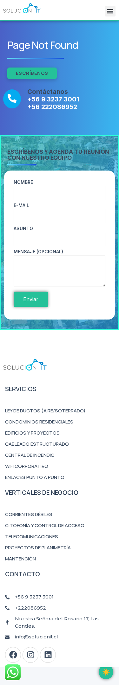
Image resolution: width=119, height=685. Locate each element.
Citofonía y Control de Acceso (44, 525)
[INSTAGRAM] (30, 655)
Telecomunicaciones (31, 536)
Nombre (23, 182)
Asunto (23, 228)
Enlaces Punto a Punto (34, 477)
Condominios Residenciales (39, 421)
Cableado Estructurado (37, 444)
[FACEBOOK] (13, 655)
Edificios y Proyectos (32, 433)
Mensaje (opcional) (38, 251)
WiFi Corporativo (26, 466)
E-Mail (21, 205)
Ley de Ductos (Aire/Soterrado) (45, 410)
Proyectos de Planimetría (38, 547)
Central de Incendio (30, 455)
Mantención (20, 558)
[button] (110, 11)
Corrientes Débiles (28, 514)
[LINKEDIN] (48, 655)
